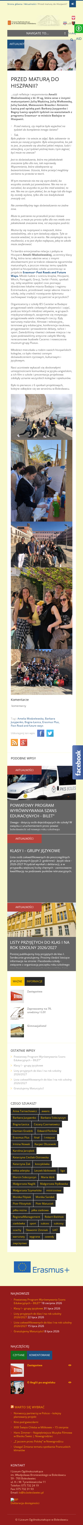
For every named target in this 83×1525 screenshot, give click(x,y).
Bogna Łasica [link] (21, 1124)
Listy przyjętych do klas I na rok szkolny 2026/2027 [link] (39, 945)
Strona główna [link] (14, 4)
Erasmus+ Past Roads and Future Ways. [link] (38, 274)
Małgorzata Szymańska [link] (27, 1190)
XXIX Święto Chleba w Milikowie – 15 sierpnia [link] (41, 1427)
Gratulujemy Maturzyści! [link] (29, 1088)
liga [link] (62, 1170)
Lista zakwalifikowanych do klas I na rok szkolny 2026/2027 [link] (43, 1081)
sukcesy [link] (59, 1223)
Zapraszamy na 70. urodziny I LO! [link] (39, 1010)
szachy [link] (17, 1230)
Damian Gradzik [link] (23, 1131)
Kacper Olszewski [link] (45, 1144)
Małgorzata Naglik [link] (24, 1184)
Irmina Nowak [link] (21, 1144)
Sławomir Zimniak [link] (37, 1230)
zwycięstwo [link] (20, 1243)
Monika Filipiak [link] (22, 1197)
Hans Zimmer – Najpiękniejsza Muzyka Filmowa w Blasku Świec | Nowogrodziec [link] (43, 1434)
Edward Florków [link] (47, 1131)
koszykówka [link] (42, 1164)
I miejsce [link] (49, 1137)
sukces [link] (45, 1223)
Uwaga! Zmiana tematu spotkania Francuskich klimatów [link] (42, 1448)
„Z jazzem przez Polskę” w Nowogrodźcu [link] (38, 1441)
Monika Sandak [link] (45, 1197)
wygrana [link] (34, 1236)
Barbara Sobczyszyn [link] (53, 1118)
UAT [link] (55, 1230)
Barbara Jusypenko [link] (24, 1118)
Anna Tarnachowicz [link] (25, 1111)
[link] (72, 4)
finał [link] (36, 1137)
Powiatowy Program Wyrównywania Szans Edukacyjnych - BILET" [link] (33, 810)
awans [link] (46, 1111)
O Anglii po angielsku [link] (41, 1382)
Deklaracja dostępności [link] (25, 1503)
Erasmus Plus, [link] (51, 722)
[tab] (17, 981)
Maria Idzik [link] (47, 1177)
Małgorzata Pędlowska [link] (54, 1184)
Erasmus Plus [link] (21, 1137)
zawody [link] (49, 1236)
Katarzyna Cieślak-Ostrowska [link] (31, 1157)
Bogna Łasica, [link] (33, 722)
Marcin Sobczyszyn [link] (24, 1177)
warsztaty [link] (19, 1236)
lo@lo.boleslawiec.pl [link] (31, 1492)
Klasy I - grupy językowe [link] (35, 850)
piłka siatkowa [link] (40, 1210)
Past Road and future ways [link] (27, 725)
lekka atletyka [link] (21, 1170)
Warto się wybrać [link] (29, 1407)
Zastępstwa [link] (34, 991)
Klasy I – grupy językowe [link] (28, 1065)
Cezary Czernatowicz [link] (47, 1124)
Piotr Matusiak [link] (44, 1203)
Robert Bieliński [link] (54, 1217)
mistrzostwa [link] (53, 1190)
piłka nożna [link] (20, 1210)
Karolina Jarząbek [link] (23, 1151)
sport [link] (33, 1223)
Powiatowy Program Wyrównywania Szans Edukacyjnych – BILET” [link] (40, 1058)
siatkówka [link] (19, 1223)
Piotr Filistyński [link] (22, 1203)
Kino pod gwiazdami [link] (26, 1422)
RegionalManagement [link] (26, 1217)
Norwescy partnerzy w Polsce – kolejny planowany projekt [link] (37, 1415)
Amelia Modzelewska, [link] (30, 718)
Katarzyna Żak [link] (21, 1164)
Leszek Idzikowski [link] (45, 1170)
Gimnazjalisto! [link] (36, 1026)
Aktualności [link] (30, 4)
